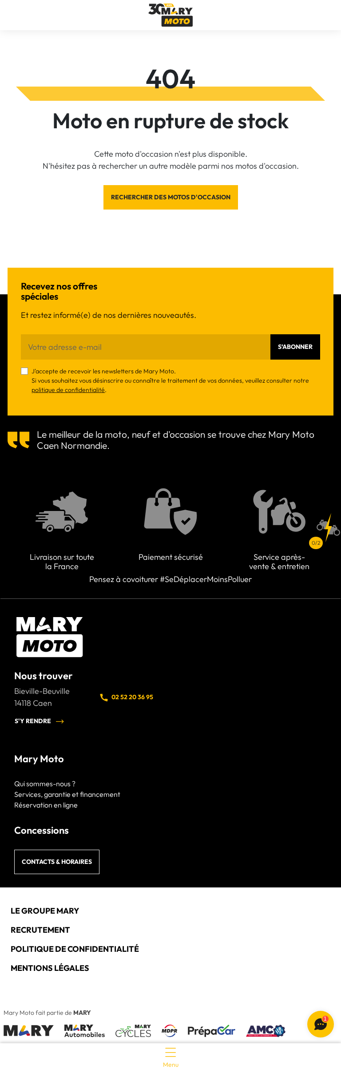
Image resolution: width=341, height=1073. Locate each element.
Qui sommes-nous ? (44, 783)
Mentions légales (50, 968)
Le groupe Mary (45, 911)
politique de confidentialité (68, 390)
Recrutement (40, 930)
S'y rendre (33, 721)
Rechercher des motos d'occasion (170, 197)
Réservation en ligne (46, 804)
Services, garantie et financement (67, 794)
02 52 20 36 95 (132, 697)
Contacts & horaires (57, 862)
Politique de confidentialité (75, 949)
